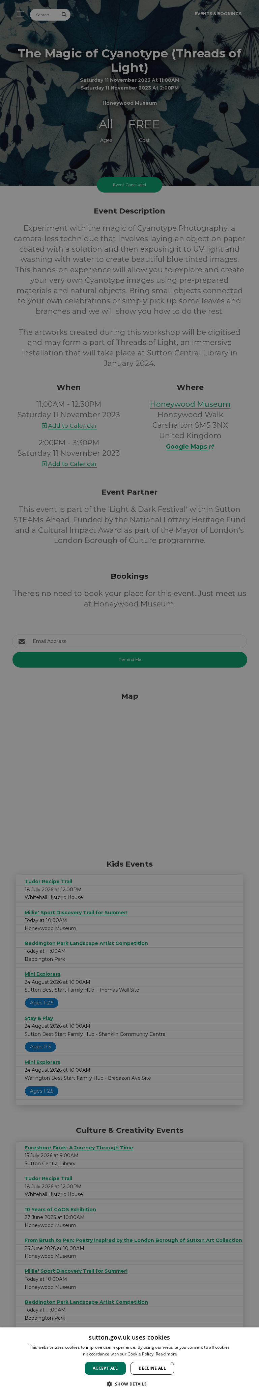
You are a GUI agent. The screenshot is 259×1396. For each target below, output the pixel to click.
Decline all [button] (152, 1368)
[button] (129, 1384)
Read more (166, 1354)
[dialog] (129, 1361)
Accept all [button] (105, 1368)
